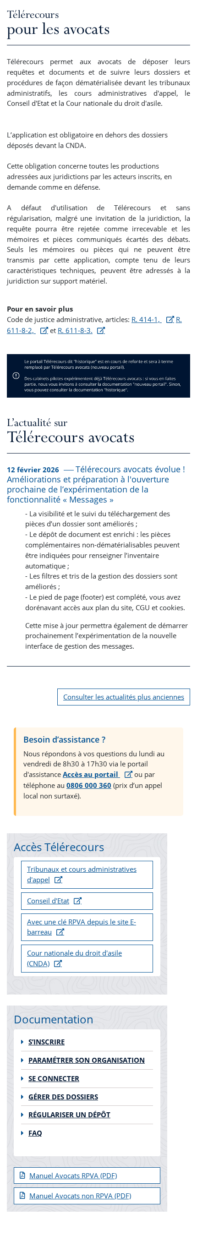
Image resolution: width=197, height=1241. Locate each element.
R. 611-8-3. (75, 330)
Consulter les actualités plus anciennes (123, 696)
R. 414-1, (146, 319)
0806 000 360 (88, 785)
